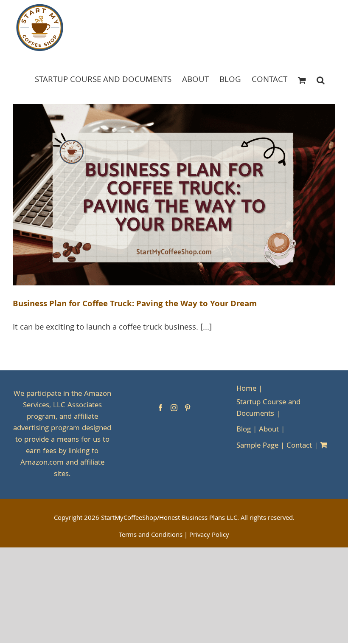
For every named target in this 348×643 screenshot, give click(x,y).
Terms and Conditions (150, 535)
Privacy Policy (209, 535)
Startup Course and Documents (268, 408)
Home (246, 389)
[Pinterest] (187, 407)
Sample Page (257, 446)
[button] (321, 79)
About (269, 430)
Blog (243, 430)
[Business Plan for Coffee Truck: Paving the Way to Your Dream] (174, 195)
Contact (299, 446)
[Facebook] (160, 407)
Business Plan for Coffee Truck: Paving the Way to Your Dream (135, 304)
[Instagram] (174, 407)
